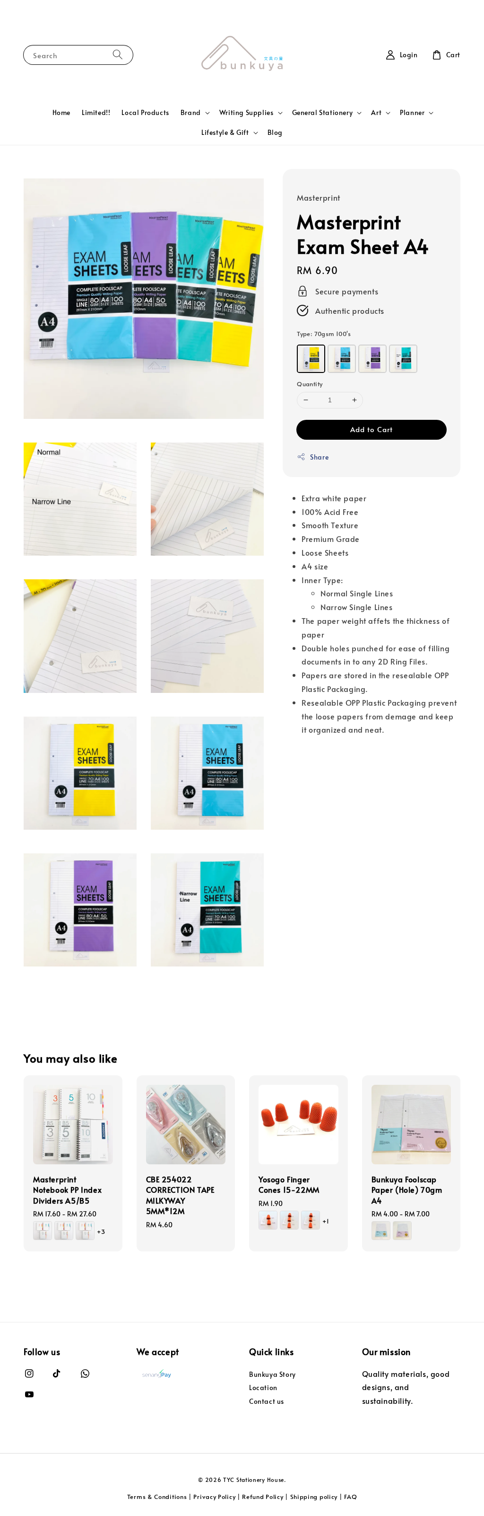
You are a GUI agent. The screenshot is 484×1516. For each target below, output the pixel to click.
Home (61, 112)
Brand (191, 112)
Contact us (266, 1401)
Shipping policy (314, 1496)
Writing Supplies (246, 112)
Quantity (309, 384)
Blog (275, 132)
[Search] (118, 54)
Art (376, 112)
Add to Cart (371, 429)
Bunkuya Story (272, 1374)
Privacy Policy (214, 1496)
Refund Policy (262, 1496)
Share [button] (319, 456)
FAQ (350, 1496)
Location (263, 1387)
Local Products (145, 112)
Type (324, 333)
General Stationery (322, 112)
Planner (412, 112)
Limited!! (96, 112)
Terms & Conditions (157, 1496)
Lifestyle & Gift (225, 132)
